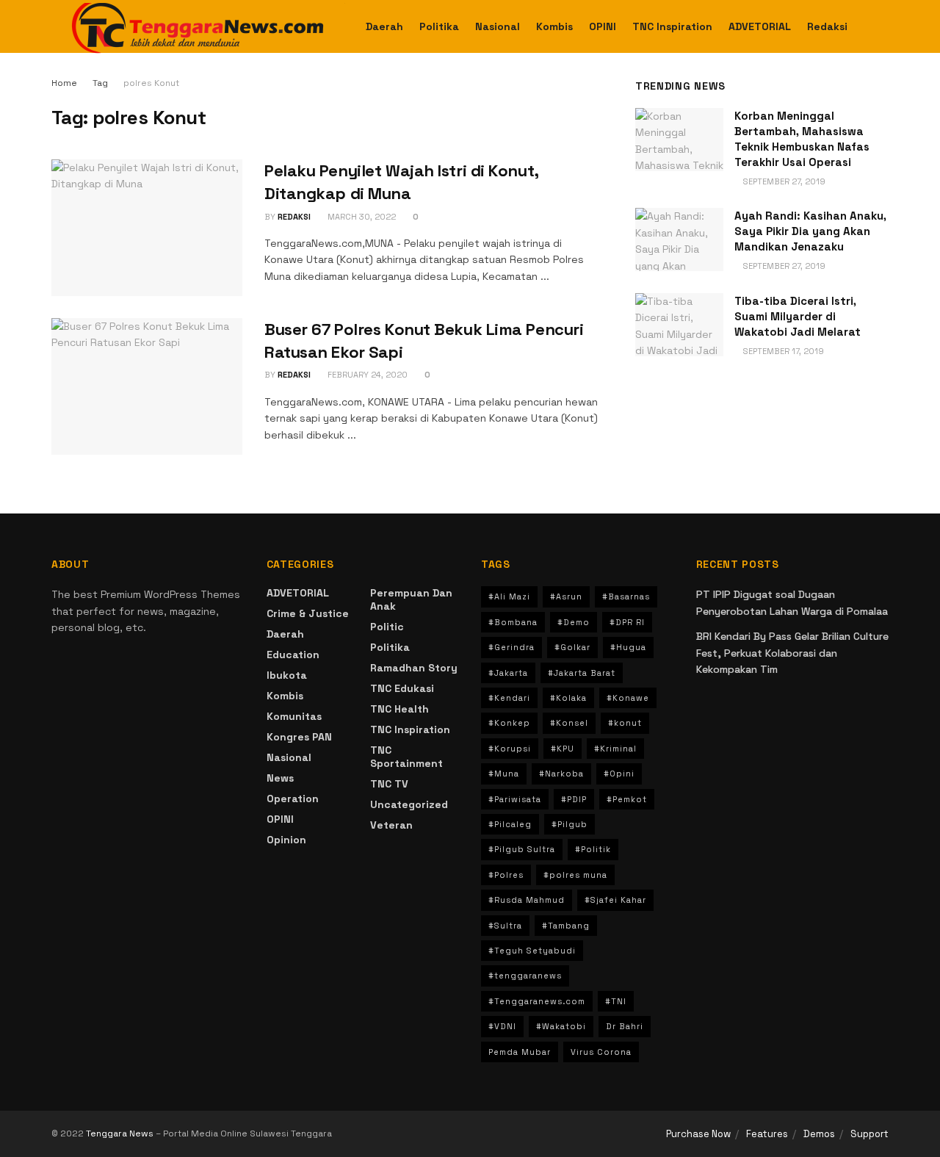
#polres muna (575, 875)
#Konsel (569, 723)
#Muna (503, 773)
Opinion (286, 839)
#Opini (619, 773)
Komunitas (294, 716)
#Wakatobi (561, 1026)
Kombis (554, 26)
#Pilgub (570, 824)
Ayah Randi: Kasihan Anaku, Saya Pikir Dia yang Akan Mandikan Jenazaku (810, 231)
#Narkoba (561, 773)
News (280, 778)
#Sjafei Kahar (615, 900)
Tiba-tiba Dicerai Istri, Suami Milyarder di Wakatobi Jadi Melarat (797, 316)
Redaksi (827, 26)
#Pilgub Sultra (521, 849)
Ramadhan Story (414, 667)
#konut (625, 723)
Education (293, 654)
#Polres (506, 875)
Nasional (497, 26)
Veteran (391, 825)
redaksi (294, 217)
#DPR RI (627, 622)
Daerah (384, 26)
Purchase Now (698, 1134)
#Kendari (509, 698)
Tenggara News (121, 1133)
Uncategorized (409, 804)
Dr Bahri (624, 1026)
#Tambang (566, 925)
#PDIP (574, 799)
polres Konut (151, 83)
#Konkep (509, 723)
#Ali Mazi (509, 596)
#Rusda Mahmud (526, 900)
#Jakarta (508, 673)
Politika (439, 26)
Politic (387, 626)
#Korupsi (509, 748)
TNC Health (399, 709)
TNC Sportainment (406, 756)
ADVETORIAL (759, 26)
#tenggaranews (525, 975)
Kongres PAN (299, 736)
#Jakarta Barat (581, 673)
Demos (819, 1134)
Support (869, 1134)
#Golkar (572, 647)
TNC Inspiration (672, 26)
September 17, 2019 (782, 351)
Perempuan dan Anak (411, 599)
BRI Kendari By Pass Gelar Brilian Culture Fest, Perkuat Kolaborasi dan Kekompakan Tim (792, 653)
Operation (293, 798)
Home (64, 83)
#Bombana (513, 622)
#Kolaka (568, 698)
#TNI (615, 1001)
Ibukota (287, 675)
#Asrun (566, 596)
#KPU (562, 748)
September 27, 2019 (783, 181)
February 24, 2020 (366, 375)
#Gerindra (511, 647)
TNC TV (389, 783)
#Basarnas (626, 596)
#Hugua (628, 647)
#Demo (573, 622)
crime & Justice (308, 613)
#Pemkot (627, 799)
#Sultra (505, 925)
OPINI (602, 26)
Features (767, 1134)
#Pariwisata (514, 799)
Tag (100, 83)
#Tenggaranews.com (536, 1001)
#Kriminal (615, 748)
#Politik (593, 849)
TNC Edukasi (402, 688)
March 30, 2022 (360, 217)
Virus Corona (601, 1052)
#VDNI (502, 1026)
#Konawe (628, 698)
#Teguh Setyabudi (532, 950)
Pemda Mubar (519, 1052)
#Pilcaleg (510, 824)
